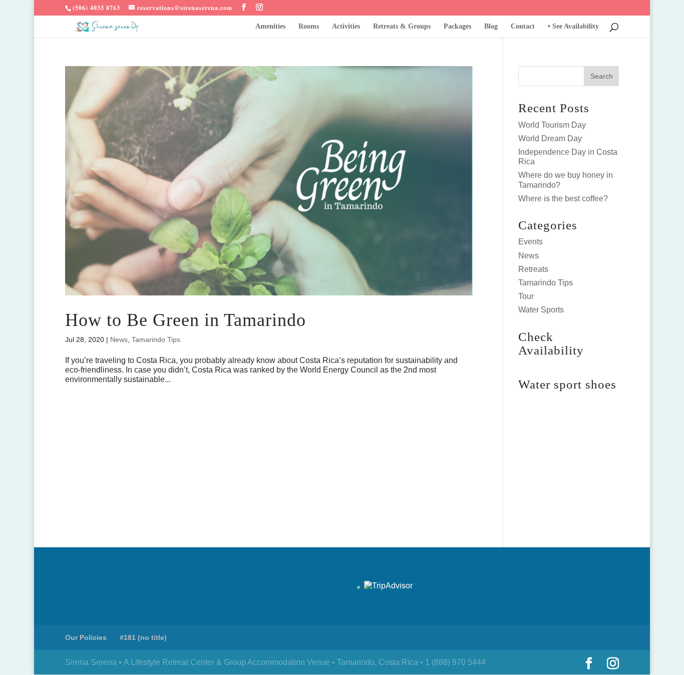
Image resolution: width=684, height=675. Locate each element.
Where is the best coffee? (563, 198)
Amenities (270, 26)
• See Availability (573, 26)
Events (530, 241)
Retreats (533, 269)
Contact (523, 26)
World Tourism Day (552, 125)
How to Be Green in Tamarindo (185, 320)
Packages (457, 26)
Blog (491, 26)
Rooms (308, 26)
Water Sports (541, 309)
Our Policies (86, 637)
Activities (346, 26)
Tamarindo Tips (156, 339)
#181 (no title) (143, 637)
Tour (526, 296)
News (119, 339)
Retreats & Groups (402, 26)
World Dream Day (550, 138)
